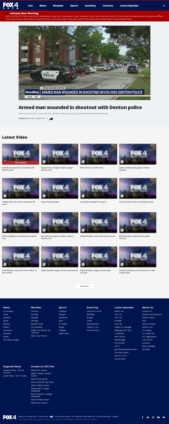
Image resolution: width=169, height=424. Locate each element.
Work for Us (147, 327)
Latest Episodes (123, 307)
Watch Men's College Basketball (40, 389)
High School (64, 333)
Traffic (89, 320)
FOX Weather (36, 327)
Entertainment (93, 324)
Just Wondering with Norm (125, 349)
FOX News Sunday (11, 340)
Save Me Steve (93, 330)
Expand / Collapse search (164, 6)
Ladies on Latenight (122, 327)
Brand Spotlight (148, 346)
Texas (5, 314)
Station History (148, 317)
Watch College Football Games (41, 374)
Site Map (146, 349)
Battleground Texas (122, 330)
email (164, 417)
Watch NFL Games (39, 370)
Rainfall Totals (37, 324)
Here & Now (119, 359)
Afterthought (119, 340)
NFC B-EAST (119, 343)
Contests (146, 343)
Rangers (62, 314)
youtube (158, 417)
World (5, 320)
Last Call (118, 324)
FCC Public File (148, 333)
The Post (118, 317)
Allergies (34, 317)
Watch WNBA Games (40, 399)
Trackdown (119, 333)
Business (7, 333)
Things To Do (92, 327)
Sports (63, 307)
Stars (61, 320)
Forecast (35, 311)
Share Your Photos (39, 336)
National (6, 317)
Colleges (62, 330)
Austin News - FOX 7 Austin (15, 376)
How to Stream (148, 324)
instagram (153, 417)
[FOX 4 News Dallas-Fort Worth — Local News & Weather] (12, 6)
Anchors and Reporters (152, 314)
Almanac (34, 320)
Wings (61, 327)
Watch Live (119, 311)
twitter (148, 417)
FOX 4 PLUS (147, 340)
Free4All (117, 320)
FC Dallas (63, 324)
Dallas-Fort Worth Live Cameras (40, 331)
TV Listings (146, 330)
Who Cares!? (119, 336)
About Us (147, 307)
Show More (84, 286)
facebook (142, 417)
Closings (34, 314)
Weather (36, 307)
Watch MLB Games (39, 379)
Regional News (12, 366)
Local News (8, 311)
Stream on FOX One (42, 366)
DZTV (116, 346)
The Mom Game (121, 352)
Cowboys (63, 311)
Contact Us (147, 311)
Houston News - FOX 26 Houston (13, 371)
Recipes (90, 317)
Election (6, 324)
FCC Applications (149, 336)
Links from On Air (94, 311)
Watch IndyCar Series (40, 385)
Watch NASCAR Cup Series (42, 382)
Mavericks (63, 317)
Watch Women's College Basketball (41, 395)
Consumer (7, 330)
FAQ (144, 320)
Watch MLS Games (39, 403)
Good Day (92, 307)
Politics (6, 327)
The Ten (118, 314)
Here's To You (120, 355)
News (6, 307)
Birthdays (91, 314)
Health (6, 336)
